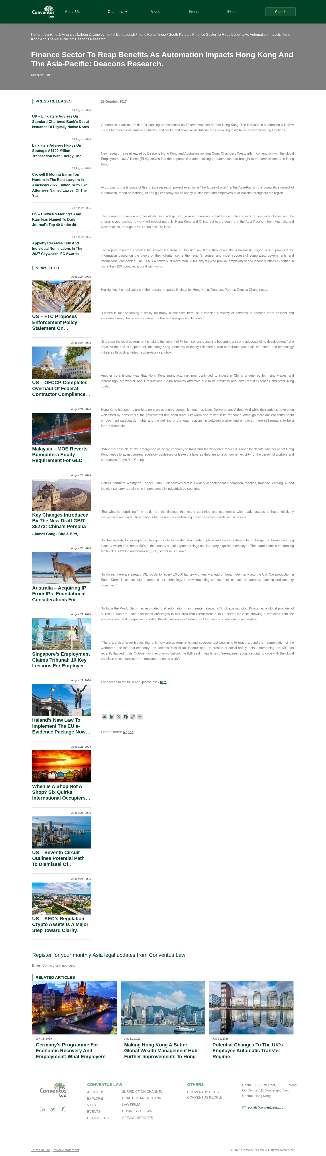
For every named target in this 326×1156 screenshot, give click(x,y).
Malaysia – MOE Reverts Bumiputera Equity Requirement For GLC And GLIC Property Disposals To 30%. (60, 460)
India (162, 34)
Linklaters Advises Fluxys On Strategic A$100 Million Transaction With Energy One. (57, 151)
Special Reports (137, 1118)
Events (93, 1111)
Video (92, 1105)
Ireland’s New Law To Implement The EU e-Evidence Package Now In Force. (59, 728)
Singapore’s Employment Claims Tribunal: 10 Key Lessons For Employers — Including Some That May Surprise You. (61, 665)
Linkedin (43, 1109)
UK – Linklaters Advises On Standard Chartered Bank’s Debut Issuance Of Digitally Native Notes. (61, 121)
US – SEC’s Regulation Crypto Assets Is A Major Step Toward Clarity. (60, 924)
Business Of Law (137, 1111)
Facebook (62, 1109)
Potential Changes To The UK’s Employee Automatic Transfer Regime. (247, 1050)
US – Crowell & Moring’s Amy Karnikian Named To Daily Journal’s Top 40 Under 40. (56, 219)
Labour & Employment (94, 34)
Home (36, 34)
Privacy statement (66, 1150)
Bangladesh (125, 34)
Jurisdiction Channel (142, 1091)
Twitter (53, 1109)
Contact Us (98, 1118)
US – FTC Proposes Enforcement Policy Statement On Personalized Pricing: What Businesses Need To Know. (58, 331)
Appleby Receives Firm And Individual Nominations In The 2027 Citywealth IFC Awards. (57, 248)
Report (128, 732)
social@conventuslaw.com (266, 1107)
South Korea (179, 34)
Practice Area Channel (143, 1098)
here (163, 682)
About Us (95, 1092)
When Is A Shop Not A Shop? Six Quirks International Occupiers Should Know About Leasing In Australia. (59, 798)
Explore (95, 1098)
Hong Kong (147, 34)
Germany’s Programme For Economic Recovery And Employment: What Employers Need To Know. (71, 1053)
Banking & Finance (59, 34)
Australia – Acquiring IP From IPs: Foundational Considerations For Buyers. (59, 596)
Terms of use (40, 1150)
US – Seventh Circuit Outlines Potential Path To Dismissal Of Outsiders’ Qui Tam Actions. (58, 864)
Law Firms (131, 1105)
